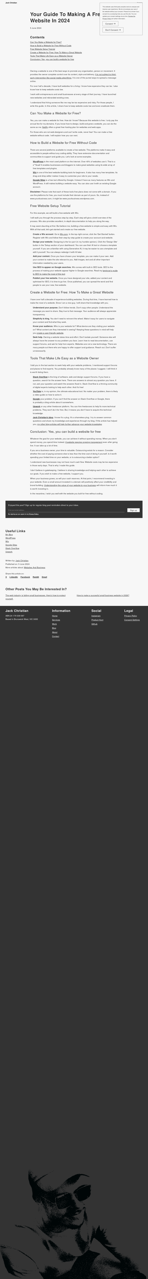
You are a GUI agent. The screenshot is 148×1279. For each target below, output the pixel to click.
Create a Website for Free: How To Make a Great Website (56, 52)
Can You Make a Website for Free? (46, 42)
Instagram (96, 615)
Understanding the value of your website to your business (70, 485)
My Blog (9, 534)
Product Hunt (97, 619)
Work (54, 623)
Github (94, 623)
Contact (55, 636)
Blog (54, 628)
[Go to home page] (11, 2)
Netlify (45, 127)
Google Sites (11, 544)
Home (54, 615)
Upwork (9, 551)
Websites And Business (34, 567)
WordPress (10, 537)
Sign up (133, 510)
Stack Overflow (12, 548)
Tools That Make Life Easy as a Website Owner (51, 55)
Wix (7, 541)
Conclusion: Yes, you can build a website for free (52, 59)
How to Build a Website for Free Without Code (50, 45)
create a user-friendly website (50, 333)
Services (56, 619)
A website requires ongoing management (83, 442)
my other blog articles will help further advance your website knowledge (69, 424)
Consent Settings (132, 619)
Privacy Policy (33, 514)
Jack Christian (22, 560)
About (54, 632)
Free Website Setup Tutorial (42, 49)
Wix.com (64, 234)
